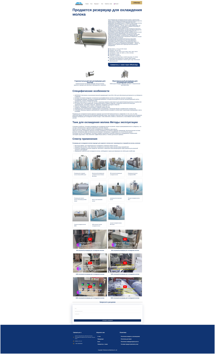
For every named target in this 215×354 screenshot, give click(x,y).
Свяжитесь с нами (108, 3)
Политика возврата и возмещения (130, 336)
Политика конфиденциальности (130, 341)
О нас (91, 3)
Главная (87, 3)
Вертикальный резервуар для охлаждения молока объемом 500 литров (98, 175)
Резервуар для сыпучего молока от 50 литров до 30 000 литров (80, 199)
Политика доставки (126, 339)
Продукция (96, 3)
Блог (102, 3)
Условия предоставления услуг (129, 344)
